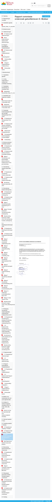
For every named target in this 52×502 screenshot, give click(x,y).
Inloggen (47, 501)
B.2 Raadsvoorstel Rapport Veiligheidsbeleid (7, 52)
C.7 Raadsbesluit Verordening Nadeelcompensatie (7, 173)
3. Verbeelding (7, 139)
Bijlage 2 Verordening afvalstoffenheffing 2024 (6, 248)
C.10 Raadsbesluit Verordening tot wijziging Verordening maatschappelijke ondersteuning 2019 (7, 320)
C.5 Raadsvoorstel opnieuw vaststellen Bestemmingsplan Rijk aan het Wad (7, 126)
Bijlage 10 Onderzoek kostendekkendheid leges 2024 (6, 293)
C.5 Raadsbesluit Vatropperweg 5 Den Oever (7, 120)
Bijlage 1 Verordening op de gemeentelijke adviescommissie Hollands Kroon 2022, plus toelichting (6, 160)
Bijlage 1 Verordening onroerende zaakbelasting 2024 (6, 241)
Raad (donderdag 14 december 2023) (22, 12)
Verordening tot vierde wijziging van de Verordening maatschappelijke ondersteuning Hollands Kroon (7, 339)
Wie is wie (23, 9)
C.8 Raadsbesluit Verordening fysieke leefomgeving (7, 193)
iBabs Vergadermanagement (36, 501)
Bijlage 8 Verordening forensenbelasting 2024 (7, 282)
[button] (49, 5)
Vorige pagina (47, 16)
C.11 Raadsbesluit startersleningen (7, 355)
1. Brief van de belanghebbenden (6, 131)
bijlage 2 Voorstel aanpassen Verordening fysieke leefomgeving (7, 211)
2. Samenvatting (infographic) (6, 60)
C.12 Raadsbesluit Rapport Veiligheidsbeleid (7, 371)
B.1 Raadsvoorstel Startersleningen (7, 34)
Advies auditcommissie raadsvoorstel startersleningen (5, 40)
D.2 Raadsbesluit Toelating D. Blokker (7, 428)
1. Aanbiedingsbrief (5, 56)
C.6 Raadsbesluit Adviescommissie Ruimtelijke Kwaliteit (7, 147)
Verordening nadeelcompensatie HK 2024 (7, 184)
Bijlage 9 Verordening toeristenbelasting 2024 (7, 287)
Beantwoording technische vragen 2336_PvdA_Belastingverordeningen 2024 (7, 304)
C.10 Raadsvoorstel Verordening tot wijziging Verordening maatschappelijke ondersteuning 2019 (6, 329)
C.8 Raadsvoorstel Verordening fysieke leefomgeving (7, 199)
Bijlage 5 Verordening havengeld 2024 (7, 266)
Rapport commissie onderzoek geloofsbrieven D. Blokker (6, 437)
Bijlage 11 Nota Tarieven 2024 (6, 298)
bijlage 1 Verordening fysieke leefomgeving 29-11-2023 (6, 205)
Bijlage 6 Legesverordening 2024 (6, 271)
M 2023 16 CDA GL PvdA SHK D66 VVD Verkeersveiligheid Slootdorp (6, 413)
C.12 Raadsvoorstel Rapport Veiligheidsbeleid (7, 376)
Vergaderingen (10, 9)
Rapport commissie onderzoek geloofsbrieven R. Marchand (6, 468)
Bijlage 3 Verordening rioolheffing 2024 (5, 254)
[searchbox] (39, 5)
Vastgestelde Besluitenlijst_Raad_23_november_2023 (7, 92)
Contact (28, 9)
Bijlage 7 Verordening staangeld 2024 (7, 277)
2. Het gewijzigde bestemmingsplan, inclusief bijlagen (7, 136)
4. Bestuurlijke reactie (6, 69)
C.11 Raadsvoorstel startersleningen (5, 360)
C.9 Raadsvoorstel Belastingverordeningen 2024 (7, 235)
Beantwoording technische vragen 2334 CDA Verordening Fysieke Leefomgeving (7, 218)
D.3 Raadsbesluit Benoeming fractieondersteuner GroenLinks (7, 454)
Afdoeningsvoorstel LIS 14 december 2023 (7, 101)
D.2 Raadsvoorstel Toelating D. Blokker (7, 431)
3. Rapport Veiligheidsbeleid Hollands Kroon (5, 64)
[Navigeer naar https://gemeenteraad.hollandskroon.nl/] (7, 5)
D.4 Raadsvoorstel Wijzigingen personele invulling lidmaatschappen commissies (7, 491)
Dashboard (3, 9)
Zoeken (32, 3)
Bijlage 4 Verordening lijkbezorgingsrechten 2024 (6, 260)
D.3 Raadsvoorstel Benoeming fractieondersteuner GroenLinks (7, 461)
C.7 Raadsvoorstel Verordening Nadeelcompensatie (7, 179)
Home (9, 12)
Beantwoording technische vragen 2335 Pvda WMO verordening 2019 (6, 347)
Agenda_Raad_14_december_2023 (7, 26)
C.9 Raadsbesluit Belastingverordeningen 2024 (7, 230)
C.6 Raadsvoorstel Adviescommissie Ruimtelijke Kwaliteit (7, 153)
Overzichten (16, 9)
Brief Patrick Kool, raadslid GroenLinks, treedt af (7, 443)
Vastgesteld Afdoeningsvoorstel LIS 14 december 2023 (7, 106)
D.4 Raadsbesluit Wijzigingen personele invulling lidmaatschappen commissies (7, 483)
